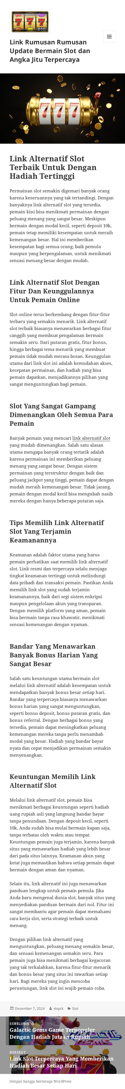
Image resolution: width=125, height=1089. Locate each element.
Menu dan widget (109, 42)
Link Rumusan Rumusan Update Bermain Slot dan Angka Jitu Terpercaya (50, 50)
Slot (75, 1008)
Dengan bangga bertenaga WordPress (40, 1081)
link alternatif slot (91, 438)
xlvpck (58, 1008)
